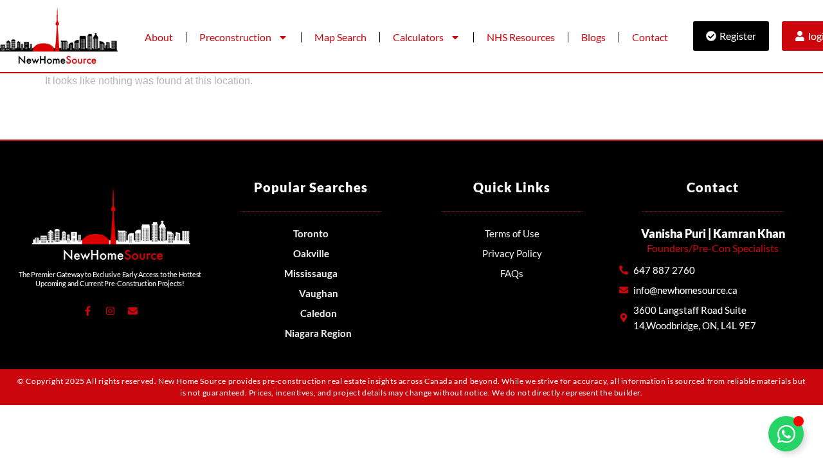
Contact (650, 37)
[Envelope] (132, 310)
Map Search (340, 37)
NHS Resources (521, 37)
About (159, 37)
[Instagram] (110, 310)
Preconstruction (235, 37)
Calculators (418, 37)
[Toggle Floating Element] (786, 433)
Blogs (593, 37)
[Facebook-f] (87, 310)
